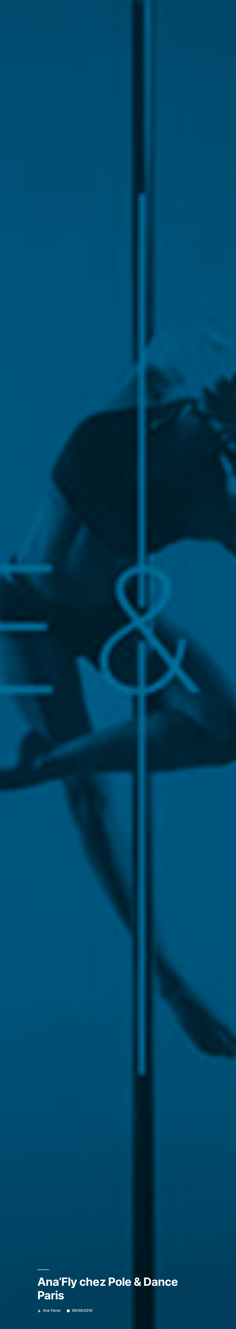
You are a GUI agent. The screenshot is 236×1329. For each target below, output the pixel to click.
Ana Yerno (51, 1310)
